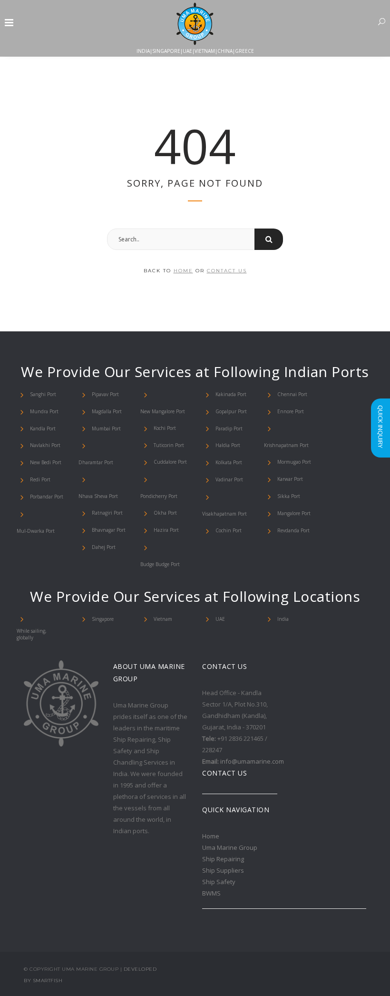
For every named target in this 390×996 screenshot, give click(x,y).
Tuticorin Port (169, 445)
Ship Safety (218, 881)
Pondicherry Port (158, 496)
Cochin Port (228, 530)
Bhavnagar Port (109, 530)
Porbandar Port (46, 496)
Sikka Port (288, 496)
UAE (220, 619)
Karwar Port (290, 479)
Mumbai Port (106, 428)
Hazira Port (166, 530)
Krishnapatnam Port (286, 445)
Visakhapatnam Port (224, 513)
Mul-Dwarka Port (36, 531)
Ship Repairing (223, 859)
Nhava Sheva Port (98, 496)
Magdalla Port (107, 411)
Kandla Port (43, 428)
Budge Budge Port (160, 564)
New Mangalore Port (162, 411)
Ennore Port (290, 411)
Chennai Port (292, 394)
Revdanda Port (293, 530)
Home (210, 836)
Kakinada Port (230, 394)
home (183, 271)
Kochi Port (165, 428)
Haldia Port (227, 445)
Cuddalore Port (170, 461)
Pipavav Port (105, 394)
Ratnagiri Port (107, 512)
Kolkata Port (228, 462)
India (283, 619)
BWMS (211, 893)
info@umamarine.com (252, 761)
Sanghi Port (43, 394)
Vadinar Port (229, 479)
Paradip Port (229, 428)
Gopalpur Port (231, 411)
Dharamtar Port (95, 462)
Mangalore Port (294, 513)
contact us (227, 271)
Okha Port (165, 512)
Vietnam (163, 619)
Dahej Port (104, 547)
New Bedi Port (45, 462)
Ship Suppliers (223, 870)
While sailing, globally (32, 634)
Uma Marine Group (229, 847)
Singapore (103, 619)
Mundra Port (44, 411)
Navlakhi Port (45, 445)
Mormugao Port (294, 461)
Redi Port (40, 479)
